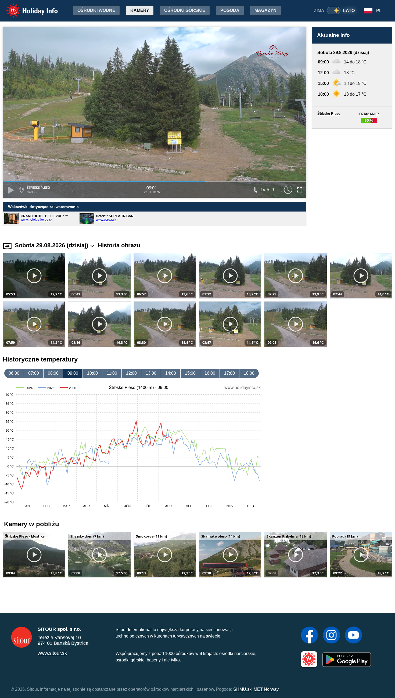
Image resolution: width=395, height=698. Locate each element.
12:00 (131, 373)
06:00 (14, 373)
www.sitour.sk (52, 653)
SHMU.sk (242, 689)
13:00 (151, 373)
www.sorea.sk (106, 219)
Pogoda (229, 10)
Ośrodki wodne (96, 10)
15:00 (190, 373)
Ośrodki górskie (184, 10)
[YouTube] (353, 636)
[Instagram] (331, 636)
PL (379, 10)
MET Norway (266, 689)
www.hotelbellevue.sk (36, 219)
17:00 (229, 373)
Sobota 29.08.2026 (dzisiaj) (51, 245)
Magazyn (265, 10)
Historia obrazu (119, 245)
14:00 (170, 373)
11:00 (112, 373)
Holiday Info (27, 7)
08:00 (53, 373)
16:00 (209, 373)
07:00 (33, 373)
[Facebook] (309, 636)
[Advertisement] (352, 180)
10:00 (92, 373)
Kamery (139, 10)
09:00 (72, 373)
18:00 (249, 373)
